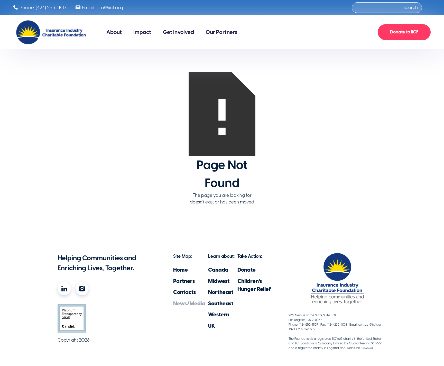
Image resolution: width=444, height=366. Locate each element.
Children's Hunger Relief (254, 285)
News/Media (189, 303)
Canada (218, 269)
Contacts (184, 292)
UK (211, 326)
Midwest (218, 281)
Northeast (220, 292)
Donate (246, 269)
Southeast (220, 303)
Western (218, 314)
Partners (184, 281)
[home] (51, 32)
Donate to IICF (404, 31)
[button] (114, 32)
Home (180, 269)
